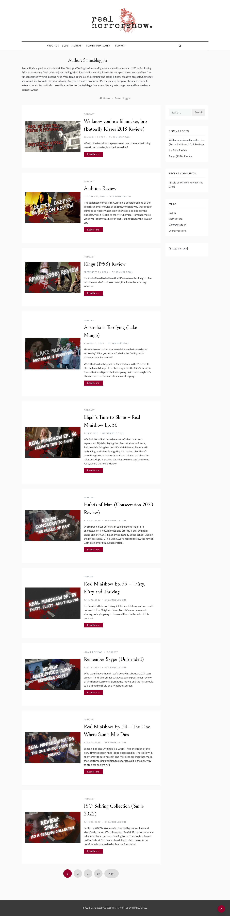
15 (98, 873)
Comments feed (177, 224)
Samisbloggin (122, 137)
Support (120, 45)
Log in (172, 212)
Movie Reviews (93, 652)
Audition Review (100, 188)
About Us (53, 45)
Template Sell (139, 908)
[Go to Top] (221, 909)
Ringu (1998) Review (105, 264)
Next (111, 873)
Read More (93, 154)
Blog (65, 45)
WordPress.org (177, 230)
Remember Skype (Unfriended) (114, 659)
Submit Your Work (98, 45)
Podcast (77, 45)
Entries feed (176, 218)
